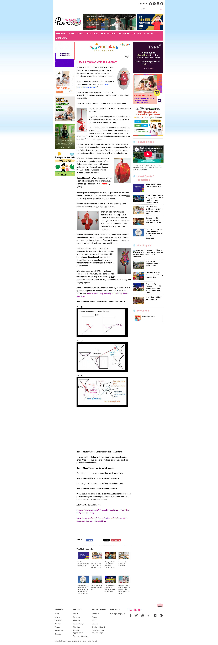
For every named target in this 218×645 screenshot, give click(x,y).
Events (57, 627)
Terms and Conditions (81, 636)
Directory (58, 624)
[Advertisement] (96, 6)
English (128, 57)
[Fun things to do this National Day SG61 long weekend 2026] (139, 276)
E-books (95, 620)
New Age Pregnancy (117, 614)
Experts (94, 617)
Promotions (59, 630)
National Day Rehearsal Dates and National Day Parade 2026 (154, 252)
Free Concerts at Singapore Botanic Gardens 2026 (152, 264)
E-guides (95, 624)
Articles (57, 617)
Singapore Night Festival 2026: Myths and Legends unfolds (153, 220)
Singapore (95, 614)
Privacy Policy (78, 624)
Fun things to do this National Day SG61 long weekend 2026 (154, 275)
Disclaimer (77, 627)
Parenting (76, 617)
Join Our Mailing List (99, 627)
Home (57, 614)
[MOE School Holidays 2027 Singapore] (139, 300)
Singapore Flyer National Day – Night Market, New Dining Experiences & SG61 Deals (153, 288)
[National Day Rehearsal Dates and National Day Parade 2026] (138, 253)
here (104, 521)
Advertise (76, 620)
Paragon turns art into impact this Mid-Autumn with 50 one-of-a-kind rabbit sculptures (154, 233)
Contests (58, 620)
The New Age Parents (77, 641)
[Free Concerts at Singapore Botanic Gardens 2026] (139, 265)
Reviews (58, 634)
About (75, 614)
